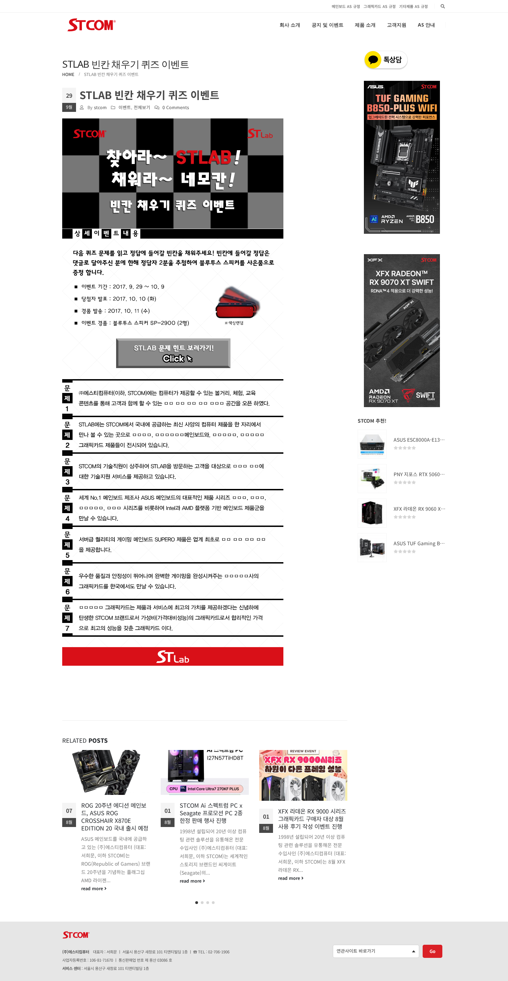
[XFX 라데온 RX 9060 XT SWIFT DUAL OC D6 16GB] (372, 513)
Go (432, 948)
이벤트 (125, 107)
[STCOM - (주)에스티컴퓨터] (91, 25)
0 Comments (175, 107)
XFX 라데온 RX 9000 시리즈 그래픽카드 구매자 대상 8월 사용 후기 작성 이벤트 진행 (213, 818)
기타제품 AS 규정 (413, 6)
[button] (196, 900)
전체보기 (142, 107)
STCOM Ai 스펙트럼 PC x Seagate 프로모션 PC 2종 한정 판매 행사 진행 (112, 813)
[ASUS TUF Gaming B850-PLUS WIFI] (372, 547)
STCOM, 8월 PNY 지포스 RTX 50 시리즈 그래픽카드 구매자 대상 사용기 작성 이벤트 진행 (312, 822)
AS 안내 (426, 24)
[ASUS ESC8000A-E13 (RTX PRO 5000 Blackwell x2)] (372, 444)
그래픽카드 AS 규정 (380, 6)
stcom (100, 107)
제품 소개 (365, 24)
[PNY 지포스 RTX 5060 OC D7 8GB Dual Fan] (372, 478)
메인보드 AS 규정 (346, 6)
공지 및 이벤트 (328, 24)
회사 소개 (290, 24)
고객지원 (396, 24)
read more (92, 880)
